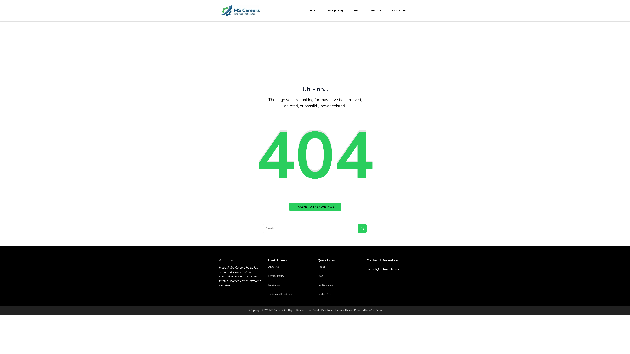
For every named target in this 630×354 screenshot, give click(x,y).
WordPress (375, 310)
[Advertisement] (315, 46)
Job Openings (335, 10)
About (321, 267)
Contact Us (399, 10)
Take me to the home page (315, 207)
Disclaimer (274, 285)
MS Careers (276, 310)
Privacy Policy (276, 276)
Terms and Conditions (280, 294)
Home (313, 10)
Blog (357, 10)
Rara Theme (346, 310)
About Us (376, 10)
